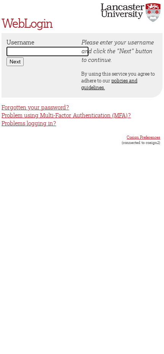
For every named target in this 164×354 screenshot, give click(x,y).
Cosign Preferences (143, 137)
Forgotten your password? (35, 107)
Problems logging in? (29, 123)
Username (20, 42)
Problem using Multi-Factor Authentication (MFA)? (66, 115)
